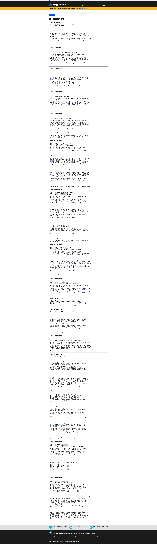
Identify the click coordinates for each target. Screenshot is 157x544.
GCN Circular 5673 (56, 22)
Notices (82, 5)
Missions (77, 5)
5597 (60, 33)
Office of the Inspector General (85, 538)
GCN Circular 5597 (56, 190)
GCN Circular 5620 (56, 91)
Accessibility (51, 538)
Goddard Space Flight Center (88, 533)
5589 (68, 161)
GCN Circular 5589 (56, 245)
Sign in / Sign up (103, 5)
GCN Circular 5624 (56, 68)
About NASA (51, 536)
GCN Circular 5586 (56, 335)
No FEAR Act (66, 538)
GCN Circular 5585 (56, 354)
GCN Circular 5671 (56, 47)
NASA (78, 533)
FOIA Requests (82, 536)
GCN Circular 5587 (56, 309)
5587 (86, 32)
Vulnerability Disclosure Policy (101, 538)
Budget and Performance (69, 536)
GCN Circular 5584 (56, 442)
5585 (61, 229)
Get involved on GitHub (98, 528)
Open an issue (76, 528)
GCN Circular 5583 (56, 478)
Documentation (95, 5)
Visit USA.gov (76, 541)
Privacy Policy (97, 536)
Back (53, 15)
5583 (60, 58)
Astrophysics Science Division (68, 533)
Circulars (88, 5)
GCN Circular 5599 (56, 141)
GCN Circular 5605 (56, 113)
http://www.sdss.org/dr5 (56, 426)
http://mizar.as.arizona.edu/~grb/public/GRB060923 (63, 375)
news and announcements (80, 8)
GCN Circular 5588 (56, 279)
